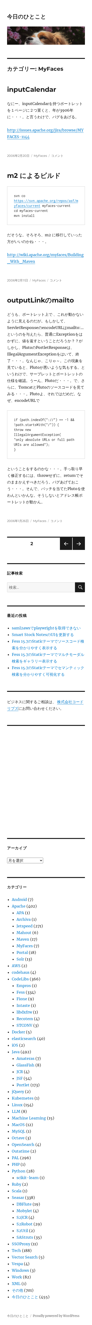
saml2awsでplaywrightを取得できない (46, 628)
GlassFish (25, 1065)
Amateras (25, 1058)
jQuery (18, 1091)
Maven (23, 939)
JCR (20, 1071)
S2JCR (22, 1217)
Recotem (25, 1018)
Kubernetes (22, 1098)
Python (18, 1171)
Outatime (20, 1151)
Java (16, 1051)
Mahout (24, 932)
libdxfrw (24, 1012)
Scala (16, 1191)
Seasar (18, 1197)
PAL (15, 1157)
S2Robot (25, 1224)
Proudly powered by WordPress (56, 1316)
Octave (18, 1138)
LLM (16, 1111)
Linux (17, 1104)
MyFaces (40, 156)
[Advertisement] (46, 779)
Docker (18, 1032)
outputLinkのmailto (40, 300)
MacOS (18, 1124)
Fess (21, 992)
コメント (57, 156)
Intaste (23, 1005)
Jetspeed (25, 926)
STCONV (24, 1025)
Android (19, 899)
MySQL (18, 1131)
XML (16, 1283)
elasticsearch (24, 1038)
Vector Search (25, 1257)
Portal (22, 952)
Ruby (16, 1184)
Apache (18, 906)
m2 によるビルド (34, 175)
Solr (20, 959)
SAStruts (25, 1237)
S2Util (22, 1230)
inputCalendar (31, 89)
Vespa (17, 1263)
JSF (20, 1078)
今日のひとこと (26, 16)
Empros (24, 985)
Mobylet (24, 1210)
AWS (16, 965)
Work (17, 1277)
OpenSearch (23, 1144)
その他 (17, 1290)
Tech (16, 1250)
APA (20, 912)
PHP (16, 1164)
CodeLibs (20, 979)
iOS (15, 1045)
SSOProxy (21, 1244)
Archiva (24, 919)
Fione (22, 998)
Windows (20, 1270)
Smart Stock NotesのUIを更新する (43, 634)
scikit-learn (28, 1177)
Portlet (23, 1085)
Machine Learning (29, 1118)
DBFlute (24, 1204)
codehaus (20, 972)
